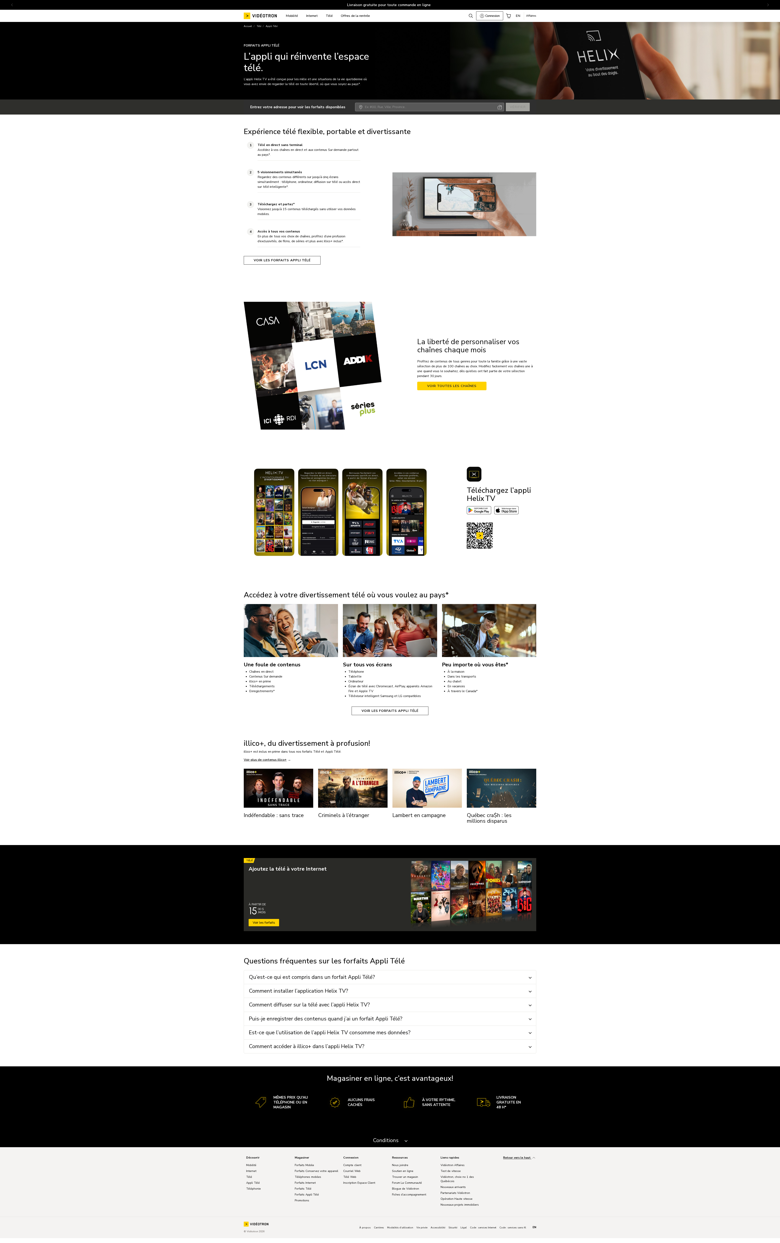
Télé (259, 26)
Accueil (248, 26)
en (534, 1227)
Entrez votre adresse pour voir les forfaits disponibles (297, 107)
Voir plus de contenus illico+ (265, 760)
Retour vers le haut (517, 1158)
